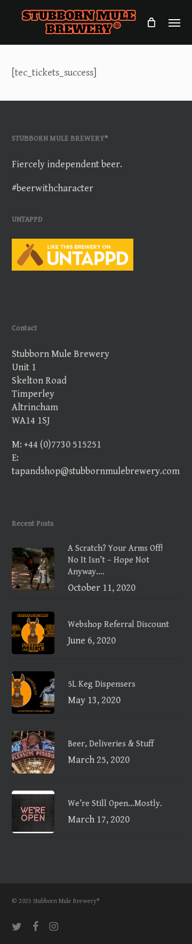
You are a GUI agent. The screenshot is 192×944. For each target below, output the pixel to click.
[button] (174, 22)
